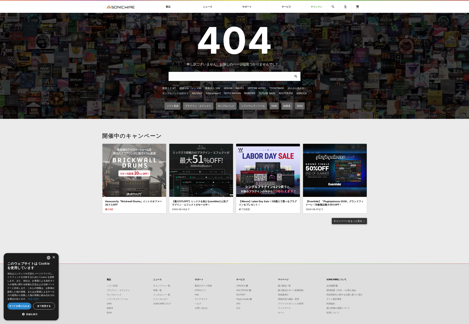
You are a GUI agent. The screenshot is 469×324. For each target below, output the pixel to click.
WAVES (240, 88)
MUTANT (197, 93)
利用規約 (330, 303)
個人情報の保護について (338, 308)
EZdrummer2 (213, 93)
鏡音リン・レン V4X (191, 88)
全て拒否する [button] (44, 306)
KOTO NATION (232, 93)
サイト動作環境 (333, 299)
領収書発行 (283, 294)
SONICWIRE (121, 7)
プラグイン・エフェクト (118, 290)
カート (281, 312)
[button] (31, 314)
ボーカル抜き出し (297, 88)
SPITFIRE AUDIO (257, 88)
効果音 (110, 308)
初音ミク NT (169, 88)
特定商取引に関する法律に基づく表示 (344, 294)
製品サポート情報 (203, 285)
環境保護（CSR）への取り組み (341, 290)
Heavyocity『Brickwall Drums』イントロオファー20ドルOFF (133, 203)
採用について (332, 312)
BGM (109, 312)
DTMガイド (200, 290)
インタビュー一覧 (161, 294)
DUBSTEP (249, 93)
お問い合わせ (201, 308)
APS (238, 303)
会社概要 (330, 285)
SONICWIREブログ (162, 303)
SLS (238, 308)
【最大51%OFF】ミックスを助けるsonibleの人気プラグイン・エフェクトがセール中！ (200, 203)
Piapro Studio (242, 299)
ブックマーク (284, 308)
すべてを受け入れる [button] (19, 306)
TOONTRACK (276, 88)
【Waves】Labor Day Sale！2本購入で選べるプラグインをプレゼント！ (268, 203)
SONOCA (301, 93)
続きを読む (34, 298)
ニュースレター (160, 299)
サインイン (316, 6)
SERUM (228, 88)
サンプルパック (114, 294)
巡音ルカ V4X (212, 88)
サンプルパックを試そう (175, 93)
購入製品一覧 (284, 285)
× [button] (53, 257)
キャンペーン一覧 (161, 285)
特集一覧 (157, 290)
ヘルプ (198, 303)
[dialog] (31, 286)
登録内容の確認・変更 (288, 299)
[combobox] (48, 258)
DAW (109, 303)
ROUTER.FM (286, 93)
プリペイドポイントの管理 (290, 303)
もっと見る (348, 220)
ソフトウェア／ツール (117, 299)
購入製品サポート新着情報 (290, 290)
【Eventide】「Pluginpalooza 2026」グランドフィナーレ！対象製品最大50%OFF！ (334, 203)
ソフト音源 (112, 285)
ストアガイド (201, 299)
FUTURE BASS (267, 93)
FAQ (197, 294)
